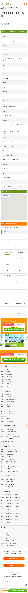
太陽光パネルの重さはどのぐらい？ (9, 451)
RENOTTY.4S (7, 275)
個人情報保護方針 (14, 574)
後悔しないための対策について (8, 413)
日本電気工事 (21, 287)
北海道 (3, 494)
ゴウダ (7, 241)
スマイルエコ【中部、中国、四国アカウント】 (20, 247)
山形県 (3, 497)
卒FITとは (3, 416)
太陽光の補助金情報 (6, 394)
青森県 (7, 494)
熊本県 (12, 519)
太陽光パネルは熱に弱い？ (7, 456)
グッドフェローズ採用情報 (7, 545)
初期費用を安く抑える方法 (7, 411)
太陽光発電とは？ (5, 371)
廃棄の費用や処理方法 (6, 468)
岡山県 (12, 513)
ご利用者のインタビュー (7, 486)
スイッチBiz (4, 538)
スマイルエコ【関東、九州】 (7, 247)
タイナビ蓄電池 (5, 531)
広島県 (16, 513)
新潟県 (22, 500)
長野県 (21, 503)
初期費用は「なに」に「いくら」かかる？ (11, 449)
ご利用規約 (16, 572)
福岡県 (21, 516)
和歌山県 (21, 510)
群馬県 (21, 497)
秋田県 (21, 494)
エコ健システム (20, 313)
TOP (7, 270)
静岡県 (7, 507)
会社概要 (12, 572)
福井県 (12, 503)
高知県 (16, 516)
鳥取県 (3, 513)
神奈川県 (17, 500)
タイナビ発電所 (5, 535)
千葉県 (7, 500)
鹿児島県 (3, 522)
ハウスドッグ (21, 236)
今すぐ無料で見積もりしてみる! (17, 590)
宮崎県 (21, 519)
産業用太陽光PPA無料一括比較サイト (10, 543)
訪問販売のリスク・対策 (7, 409)
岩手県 (12, 494)
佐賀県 (3, 519)
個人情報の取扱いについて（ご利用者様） (14, 579)
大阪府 (7, 510)
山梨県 (16, 503)
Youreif (20, 270)
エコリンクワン (20, 281)
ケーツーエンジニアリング (20, 275)
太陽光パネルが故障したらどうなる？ (10, 459)
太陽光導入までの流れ (6, 381)
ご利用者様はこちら (14, 565)
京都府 (3, 510)
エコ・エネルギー (7, 236)
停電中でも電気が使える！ (7, 429)
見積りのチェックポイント (7, 401)
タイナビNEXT (4, 533)
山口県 (21, 513)
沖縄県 (8, 522)
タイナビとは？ (5, 369)
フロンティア (7, 287)
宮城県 (16, 494)
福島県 (7, 497)
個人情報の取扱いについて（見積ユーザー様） (14, 581)
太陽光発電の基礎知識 (6, 374)
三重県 (16, 507)
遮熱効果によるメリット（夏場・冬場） (11, 431)
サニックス (7, 303)
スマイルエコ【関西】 (20, 241)
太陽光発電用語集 (5, 384)
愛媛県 (12, 516)
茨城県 (12, 497)
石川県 (7, 503)
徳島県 (3, 516)
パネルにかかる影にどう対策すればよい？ (11, 471)
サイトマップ (23, 572)
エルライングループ (20, 303)
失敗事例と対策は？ (6, 406)
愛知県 (12, 507)
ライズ (7, 258)
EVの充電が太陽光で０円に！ (8, 441)
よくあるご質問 (5, 386)
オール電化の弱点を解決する (8, 434)
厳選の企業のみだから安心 (7, 484)
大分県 (16, 519)
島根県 (7, 513)
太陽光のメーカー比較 (6, 396)
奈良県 (16, 510)
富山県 (3, 503)
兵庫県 (12, 510)
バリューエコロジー (20, 292)
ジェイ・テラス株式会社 (7, 281)
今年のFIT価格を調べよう (7, 418)
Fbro (7, 264)
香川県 (7, 516)
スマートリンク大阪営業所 (7, 314)
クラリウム (20, 258)
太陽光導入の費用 (5, 379)
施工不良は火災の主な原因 (7, 466)
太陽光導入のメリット (6, 376)
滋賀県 (21, 507)
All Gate (7, 298)
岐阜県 (3, 507)
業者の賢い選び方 (5, 404)
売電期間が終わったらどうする (8, 461)
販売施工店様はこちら (14, 558)
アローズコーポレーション (20, 264)
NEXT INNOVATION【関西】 (7, 253)
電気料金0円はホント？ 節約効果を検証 (11, 436)
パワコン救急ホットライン (7, 540)
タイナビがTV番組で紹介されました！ (10, 481)
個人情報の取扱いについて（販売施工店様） (14, 576)
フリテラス (20, 252)
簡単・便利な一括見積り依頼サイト (9, 479)
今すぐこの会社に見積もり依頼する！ (10, 223)
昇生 (8, 292)
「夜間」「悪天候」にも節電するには (10, 464)
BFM (20, 308)
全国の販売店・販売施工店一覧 (8, 399)
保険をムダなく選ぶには (7, 421)
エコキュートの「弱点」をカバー (9, 439)
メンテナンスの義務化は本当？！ (9, 454)
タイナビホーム (5, 572)
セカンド (20, 298)
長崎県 (7, 519)
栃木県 (16, 497)
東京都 (12, 500)
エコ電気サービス (7, 308)
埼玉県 (3, 500)
